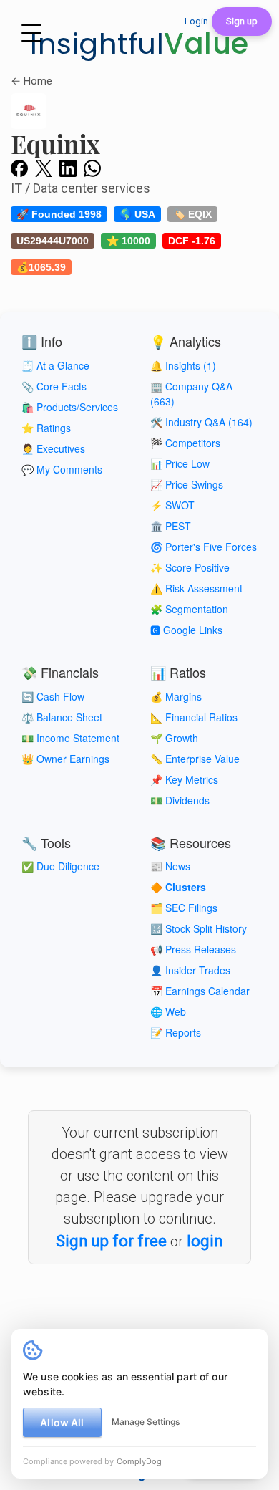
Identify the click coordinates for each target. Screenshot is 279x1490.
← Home (31, 80)
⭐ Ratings (46, 427)
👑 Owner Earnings (65, 758)
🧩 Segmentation (189, 609)
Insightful (139, 44)
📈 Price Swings (186, 484)
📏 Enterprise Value (195, 758)
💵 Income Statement (70, 738)
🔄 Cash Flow (52, 696)
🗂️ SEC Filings (183, 907)
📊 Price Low (180, 463)
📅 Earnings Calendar (200, 991)
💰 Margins (176, 696)
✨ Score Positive (190, 567)
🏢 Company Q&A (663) (191, 393)
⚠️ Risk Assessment (196, 588)
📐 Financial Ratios (194, 717)
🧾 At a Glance (55, 365)
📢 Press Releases (193, 949)
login (205, 1241)
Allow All (62, 1422)
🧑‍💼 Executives (53, 448)
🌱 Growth (174, 738)
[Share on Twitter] (43, 167)
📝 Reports (175, 1032)
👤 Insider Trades (190, 970)
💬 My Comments (61, 469)
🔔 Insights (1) (183, 365)
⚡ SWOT (172, 505)
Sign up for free (111, 1241)
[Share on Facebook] (19, 167)
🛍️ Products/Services (69, 407)
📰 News (170, 866)
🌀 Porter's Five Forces (203, 546)
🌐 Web (168, 1011)
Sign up (242, 21)
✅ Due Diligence (60, 866)
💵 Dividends (180, 800)
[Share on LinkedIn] (68, 167)
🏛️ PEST (170, 526)
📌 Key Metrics (184, 779)
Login (196, 21)
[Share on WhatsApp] (92, 167)
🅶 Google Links (186, 630)
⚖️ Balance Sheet (61, 717)
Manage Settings (146, 1421)
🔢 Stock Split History (198, 928)
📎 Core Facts (54, 386)
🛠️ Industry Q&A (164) (201, 422)
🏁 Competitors (185, 443)
